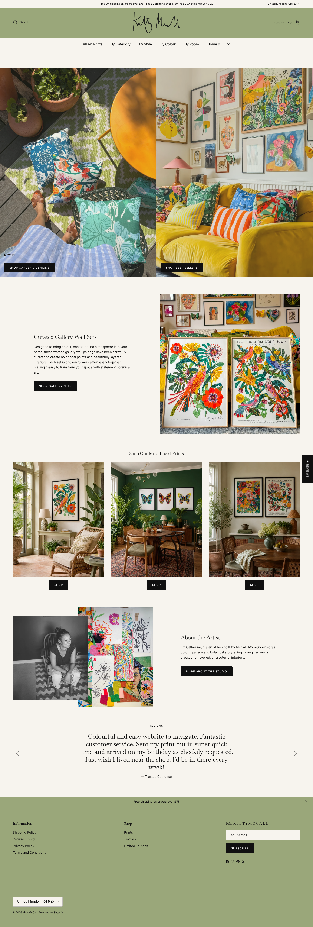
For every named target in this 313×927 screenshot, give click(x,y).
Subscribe (156, 479)
